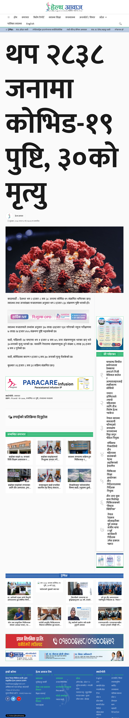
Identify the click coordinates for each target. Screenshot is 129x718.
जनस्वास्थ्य (70, 17)
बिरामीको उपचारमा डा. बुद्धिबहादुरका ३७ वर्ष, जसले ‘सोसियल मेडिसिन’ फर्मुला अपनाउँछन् (79, 601)
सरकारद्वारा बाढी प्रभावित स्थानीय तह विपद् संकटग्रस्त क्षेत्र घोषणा (49, 488)
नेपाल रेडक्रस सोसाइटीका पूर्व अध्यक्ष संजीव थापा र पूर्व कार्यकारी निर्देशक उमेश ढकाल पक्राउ (113, 529)
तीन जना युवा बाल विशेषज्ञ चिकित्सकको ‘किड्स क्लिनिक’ (113, 503)
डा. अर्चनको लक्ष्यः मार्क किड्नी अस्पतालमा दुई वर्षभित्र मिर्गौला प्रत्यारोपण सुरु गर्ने (19, 600)
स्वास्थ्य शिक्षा (55, 17)
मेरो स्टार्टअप (115, 712)
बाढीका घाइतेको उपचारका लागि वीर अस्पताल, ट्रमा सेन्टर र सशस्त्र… (19, 488)
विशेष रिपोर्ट (38, 17)
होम (15, 17)
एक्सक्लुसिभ (115, 682)
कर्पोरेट (113, 685)
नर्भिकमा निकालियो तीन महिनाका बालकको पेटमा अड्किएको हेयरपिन (112, 455)
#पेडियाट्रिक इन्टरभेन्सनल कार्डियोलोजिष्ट (47, 29)
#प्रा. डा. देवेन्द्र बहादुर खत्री (100, 29)
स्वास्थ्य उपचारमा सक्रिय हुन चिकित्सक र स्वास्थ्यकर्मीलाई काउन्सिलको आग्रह (79, 461)
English (30, 24)
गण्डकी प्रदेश (100, 689)
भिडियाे (98, 708)
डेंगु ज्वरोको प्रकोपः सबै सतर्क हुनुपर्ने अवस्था (80, 624)
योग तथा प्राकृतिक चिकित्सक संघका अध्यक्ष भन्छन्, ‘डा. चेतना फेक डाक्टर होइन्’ (19, 625)
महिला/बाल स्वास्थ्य (100, 713)
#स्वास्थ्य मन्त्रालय (46, 398)
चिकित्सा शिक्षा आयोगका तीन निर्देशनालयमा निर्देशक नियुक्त (114, 481)
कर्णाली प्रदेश (100, 685)
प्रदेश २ (113, 697)
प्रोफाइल (114, 701)
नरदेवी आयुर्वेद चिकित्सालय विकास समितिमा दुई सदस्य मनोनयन (49, 625)
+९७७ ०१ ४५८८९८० (13, 690)
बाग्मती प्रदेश (100, 704)
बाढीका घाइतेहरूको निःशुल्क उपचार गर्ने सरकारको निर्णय (49, 459)
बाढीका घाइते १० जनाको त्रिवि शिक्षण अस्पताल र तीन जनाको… (19, 459)
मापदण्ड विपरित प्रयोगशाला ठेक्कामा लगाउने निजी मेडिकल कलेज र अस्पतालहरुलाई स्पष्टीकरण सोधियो (114, 375)
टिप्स (98, 693)
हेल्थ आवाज (19, 216)
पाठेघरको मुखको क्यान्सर (49, 589)
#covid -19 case (18, 398)
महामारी (113, 708)
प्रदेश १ (98, 697)
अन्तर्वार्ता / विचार (87, 17)
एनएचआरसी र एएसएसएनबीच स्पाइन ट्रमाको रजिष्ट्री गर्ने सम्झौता (109, 625)
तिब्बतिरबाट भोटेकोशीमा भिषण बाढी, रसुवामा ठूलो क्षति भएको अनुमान (79, 488)
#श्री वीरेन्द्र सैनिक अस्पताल (77, 29)
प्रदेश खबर (99, 701)
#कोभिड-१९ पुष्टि (32, 398)
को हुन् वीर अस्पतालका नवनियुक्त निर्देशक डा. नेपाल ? (110, 599)
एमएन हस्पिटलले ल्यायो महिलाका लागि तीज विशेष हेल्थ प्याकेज (112, 403)
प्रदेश (102, 17)
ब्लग (112, 704)
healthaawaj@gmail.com (15, 684)
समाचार (25, 17)
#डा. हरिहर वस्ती (22, 29)
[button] (9, 17)
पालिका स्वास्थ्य (14, 24)
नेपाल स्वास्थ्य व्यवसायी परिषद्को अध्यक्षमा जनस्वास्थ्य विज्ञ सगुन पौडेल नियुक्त (113, 428)
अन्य (97, 682)
